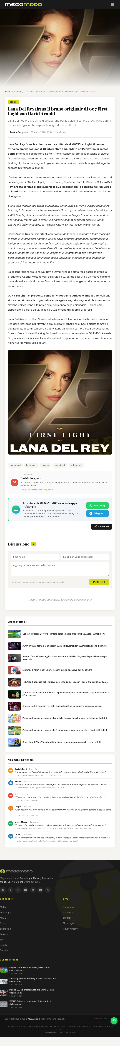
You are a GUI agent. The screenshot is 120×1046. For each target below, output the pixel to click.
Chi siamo (68, 912)
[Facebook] (3, 890)
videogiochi (76, 465)
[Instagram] (18, 890)
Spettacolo (5, 929)
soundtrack (60, 465)
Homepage (68, 907)
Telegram (98, 513)
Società (4, 950)
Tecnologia (5, 912)
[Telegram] (40, 890)
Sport (2, 939)
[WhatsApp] (48, 890)
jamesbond (15, 465)
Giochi (17, 91)
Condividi (103, 527)
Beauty (3, 945)
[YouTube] (25, 890)
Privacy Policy (70, 929)
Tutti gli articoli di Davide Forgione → (36, 489)
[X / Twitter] (10, 890)
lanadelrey (31, 465)
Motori (3, 907)
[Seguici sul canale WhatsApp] (114, 1020)
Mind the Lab (51, 1032)
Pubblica (99, 582)
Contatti (67, 918)
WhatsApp (99, 505)
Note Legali (68, 923)
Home (7, 91)
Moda (3, 918)
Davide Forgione (19, 132)
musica (45, 465)
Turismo (4, 934)
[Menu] (112, 5)
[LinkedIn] (33, 890)
